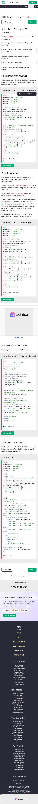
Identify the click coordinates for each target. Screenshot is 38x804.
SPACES (19, 637)
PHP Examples (18, 735)
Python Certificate (19, 758)
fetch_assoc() (7, 202)
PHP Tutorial (19, 679)
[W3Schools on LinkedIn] (15, 587)
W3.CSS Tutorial (19, 675)
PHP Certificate (19, 760)
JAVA (25, 6)
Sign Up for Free (10, 616)
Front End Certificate (19, 755)
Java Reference (18, 709)
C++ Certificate (19, 765)
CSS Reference (18, 695)
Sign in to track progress (19, 576)
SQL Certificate (19, 757)
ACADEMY (18, 783)
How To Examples (18, 727)
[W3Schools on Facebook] (21, 587)
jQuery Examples (18, 741)
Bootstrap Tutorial (19, 677)
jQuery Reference (18, 713)
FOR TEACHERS (19, 646)
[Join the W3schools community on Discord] (18, 587)
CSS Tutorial (19, 667)
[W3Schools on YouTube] (12, 587)
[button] (17, 2)
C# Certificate (19, 767)
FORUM (15, 781)
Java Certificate (19, 764)
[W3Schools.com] (19, 628)
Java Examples (18, 737)
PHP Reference (18, 705)
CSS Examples (18, 723)
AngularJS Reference (18, 711)
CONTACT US (19, 655)
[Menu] (2, 6)
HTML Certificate (19, 750)
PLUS (19, 633)
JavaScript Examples (18, 725)
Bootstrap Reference (18, 704)
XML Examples (18, 739)
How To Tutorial (19, 670)
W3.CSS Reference (18, 702)
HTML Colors (18, 707)
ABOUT (21, 781)
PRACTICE (19, 650)
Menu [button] (10, 2)
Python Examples (18, 730)
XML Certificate (19, 769)
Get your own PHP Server (27, 94)
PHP (31, 6)
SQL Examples (18, 728)
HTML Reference (18, 693)
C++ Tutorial (19, 683)
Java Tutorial (19, 681)
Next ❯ (32, 22)
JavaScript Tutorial (19, 668)
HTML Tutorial (19, 665)
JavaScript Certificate (19, 753)
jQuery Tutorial (19, 684)
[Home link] (3, 2)
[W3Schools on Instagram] (23, 587)
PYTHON (18, 6)
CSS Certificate (19, 751)
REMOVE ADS (19, 337)
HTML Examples (18, 721)
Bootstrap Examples (18, 734)
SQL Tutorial (19, 672)
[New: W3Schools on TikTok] (26, 587)
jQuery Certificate (19, 762)
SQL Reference (18, 698)
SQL (11, 6)
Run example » (7, 165)
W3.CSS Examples (18, 732)
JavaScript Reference (18, 697)
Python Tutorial (19, 674)
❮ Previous (7, 22)
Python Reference (18, 700)
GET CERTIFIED (19, 642)
